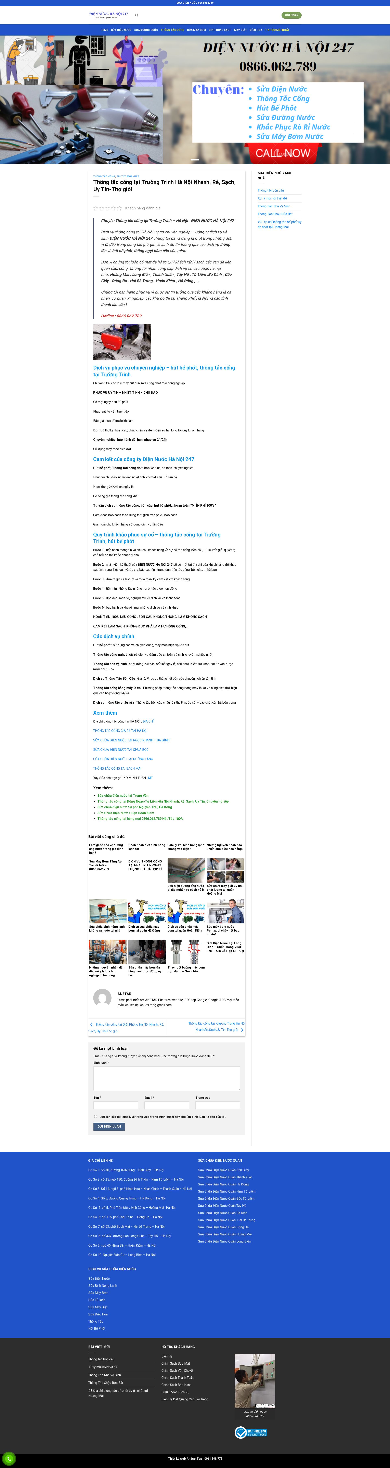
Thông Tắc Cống (104, 176)
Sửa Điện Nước (99, 1279)
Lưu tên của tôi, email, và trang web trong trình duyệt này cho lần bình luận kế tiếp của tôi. (163, 1117)
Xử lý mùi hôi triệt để (272, 198)
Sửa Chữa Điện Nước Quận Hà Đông (223, 1184)
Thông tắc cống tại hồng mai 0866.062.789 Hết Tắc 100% (140, 819)
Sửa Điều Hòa (98, 1314)
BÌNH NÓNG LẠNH (220, 29)
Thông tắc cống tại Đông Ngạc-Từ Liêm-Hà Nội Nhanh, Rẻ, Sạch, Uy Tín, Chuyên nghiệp (163, 801)
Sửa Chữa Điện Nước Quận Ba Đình (222, 1213)
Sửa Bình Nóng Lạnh (102, 1286)
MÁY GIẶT (240, 29)
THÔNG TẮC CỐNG (172, 29)
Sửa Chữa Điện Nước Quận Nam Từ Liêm (227, 1191)
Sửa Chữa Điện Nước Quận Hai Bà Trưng (226, 1220)
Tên (97, 1098)
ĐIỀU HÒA (256, 29)
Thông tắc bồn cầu (271, 190)
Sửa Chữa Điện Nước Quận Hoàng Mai (225, 1234)
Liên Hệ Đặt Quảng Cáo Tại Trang (184, 1399)
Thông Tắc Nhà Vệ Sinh (274, 206)
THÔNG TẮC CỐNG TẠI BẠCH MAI (117, 768)
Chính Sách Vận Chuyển (177, 1371)
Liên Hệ (166, 1356)
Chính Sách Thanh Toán (177, 1378)
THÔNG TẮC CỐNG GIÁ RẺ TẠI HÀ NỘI (120, 731)
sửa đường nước (146, 29)
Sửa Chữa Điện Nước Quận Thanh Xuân (225, 1177)
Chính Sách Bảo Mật (175, 1363)
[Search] (136, 15)
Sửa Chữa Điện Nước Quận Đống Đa (223, 1227)
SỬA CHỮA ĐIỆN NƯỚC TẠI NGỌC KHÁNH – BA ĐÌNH (131, 740)
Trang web (202, 1098)
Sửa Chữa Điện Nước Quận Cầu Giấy (223, 1170)
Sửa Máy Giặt (97, 1307)
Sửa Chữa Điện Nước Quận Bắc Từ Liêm (226, 1198)
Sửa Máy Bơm (98, 1293)
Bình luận (101, 1063)
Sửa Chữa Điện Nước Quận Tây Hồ (222, 1206)
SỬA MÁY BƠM (196, 29)
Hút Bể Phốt (96, 1328)
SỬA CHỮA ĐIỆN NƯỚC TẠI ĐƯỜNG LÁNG (123, 759)
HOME (104, 29)
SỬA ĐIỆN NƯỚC (121, 29)
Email (149, 1098)
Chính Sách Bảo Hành (176, 1385)
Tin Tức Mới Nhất (277, 29)
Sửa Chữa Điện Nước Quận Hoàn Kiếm (126, 813)
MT (150, 778)
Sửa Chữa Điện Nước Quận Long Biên (224, 1241)
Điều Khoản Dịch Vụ (175, 1392)
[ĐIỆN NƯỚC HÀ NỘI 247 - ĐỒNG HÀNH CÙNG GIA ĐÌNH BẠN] (108, 15)
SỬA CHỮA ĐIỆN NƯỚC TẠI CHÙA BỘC (120, 750)
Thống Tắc (95, 1321)
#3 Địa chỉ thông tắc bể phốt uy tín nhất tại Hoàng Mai (280, 224)
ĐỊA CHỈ (148, 721)
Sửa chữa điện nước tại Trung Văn (123, 795)
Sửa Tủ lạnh (96, 1300)
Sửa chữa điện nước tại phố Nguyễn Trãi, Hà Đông (135, 807)
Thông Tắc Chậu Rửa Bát (275, 214)
